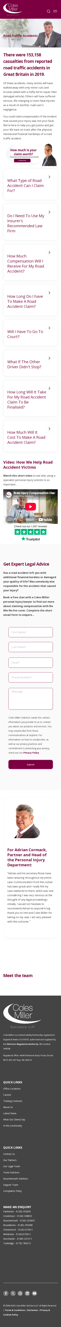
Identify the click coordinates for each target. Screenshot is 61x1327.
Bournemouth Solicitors (15, 1178)
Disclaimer (32, 1310)
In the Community (12, 1125)
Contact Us (9, 1153)
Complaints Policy (12, 1190)
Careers (7, 1094)
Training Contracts (12, 1101)
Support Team (10, 1184)
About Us (8, 1107)
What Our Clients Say (14, 1119)
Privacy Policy (31, 752)
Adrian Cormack (30, 849)
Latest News (9, 1113)
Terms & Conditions (15, 1310)
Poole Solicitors (11, 1172)
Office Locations (11, 1088)
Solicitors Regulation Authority (22, 1044)
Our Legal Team (11, 1166)
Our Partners (10, 1160)
